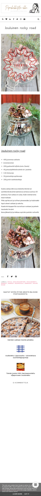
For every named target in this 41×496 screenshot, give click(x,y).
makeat (4, 283)
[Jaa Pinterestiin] (16, 276)
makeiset (28, 283)
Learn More (17, 494)
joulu (9, 282)
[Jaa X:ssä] (12, 276)
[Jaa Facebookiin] (7, 276)
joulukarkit (31, 282)
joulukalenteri (19, 282)
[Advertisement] (20, 457)
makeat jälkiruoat (16, 283)
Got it (26, 494)
